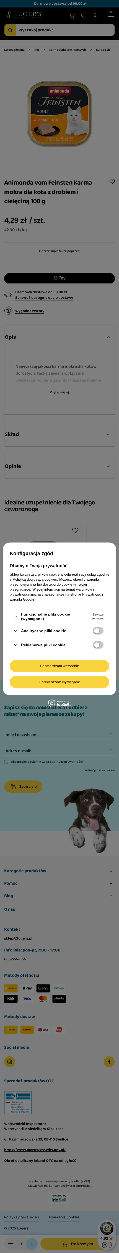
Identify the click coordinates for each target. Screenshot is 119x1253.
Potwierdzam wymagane (59, 682)
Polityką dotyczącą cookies (35, 579)
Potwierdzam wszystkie (59, 666)
